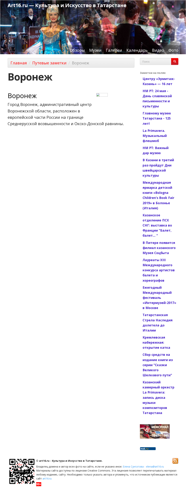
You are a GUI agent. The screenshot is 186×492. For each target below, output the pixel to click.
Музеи (95, 50)
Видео (158, 50)
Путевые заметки (49, 62)
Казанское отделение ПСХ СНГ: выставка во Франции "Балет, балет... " (157, 225)
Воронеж (22, 95)
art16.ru (47, 478)
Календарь (137, 50)
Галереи (114, 50)
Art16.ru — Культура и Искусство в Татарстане (67, 5)
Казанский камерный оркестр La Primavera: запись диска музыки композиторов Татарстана (158, 397)
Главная (19, 62)
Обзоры (77, 50)
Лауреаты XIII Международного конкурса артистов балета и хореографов (159, 270)
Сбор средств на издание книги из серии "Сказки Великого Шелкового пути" (158, 364)
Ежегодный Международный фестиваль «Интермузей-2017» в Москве (159, 297)
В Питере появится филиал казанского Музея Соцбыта (159, 247)
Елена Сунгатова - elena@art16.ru (143, 466)
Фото (173, 50)
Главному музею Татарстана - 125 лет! (157, 118)
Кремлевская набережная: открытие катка (156, 342)
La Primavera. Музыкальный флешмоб (155, 135)
